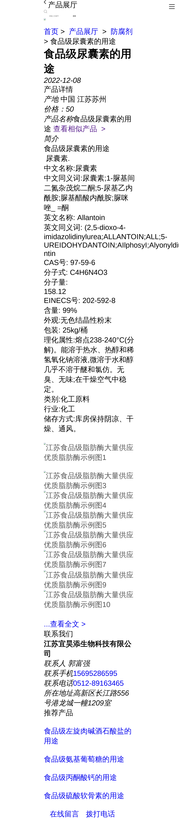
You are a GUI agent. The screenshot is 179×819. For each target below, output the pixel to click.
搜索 (74, 16)
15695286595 (95, 673)
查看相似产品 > (79, 129)
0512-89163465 (98, 683)
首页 (51, 31)
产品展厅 (83, 31)
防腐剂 (122, 31)
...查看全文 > (65, 624)
